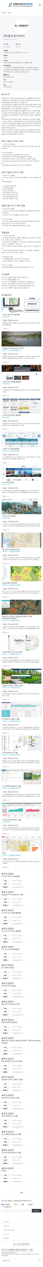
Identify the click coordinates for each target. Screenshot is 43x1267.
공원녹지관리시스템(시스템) (12, 685)
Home (3, 13)
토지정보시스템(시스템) (10, 719)
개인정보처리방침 (8, 1230)
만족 (15, 1204)
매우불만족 (7, 1207)
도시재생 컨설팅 (8, 482)
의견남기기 (36, 1211)
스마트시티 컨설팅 (9, 516)
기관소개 (6, 1222)
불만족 (30, 1204)
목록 (21, 1193)
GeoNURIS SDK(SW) (9, 583)
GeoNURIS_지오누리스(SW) (12, 652)
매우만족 (7, 1204)
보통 (22, 1204)
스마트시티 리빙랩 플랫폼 (11, 382)
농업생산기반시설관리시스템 (12, 348)
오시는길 (6, 1234)
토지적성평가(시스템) (10, 752)
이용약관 (6, 1226)
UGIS (4, 853)
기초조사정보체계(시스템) (11, 820)
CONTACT (6, 1238)
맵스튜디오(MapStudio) (11, 549)
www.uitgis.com (9, 77)
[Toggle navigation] (40, 4)
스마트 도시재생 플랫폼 (10, 449)
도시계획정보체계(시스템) (11, 786)
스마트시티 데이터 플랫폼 (11, 415)
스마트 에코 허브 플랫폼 (11, 314)
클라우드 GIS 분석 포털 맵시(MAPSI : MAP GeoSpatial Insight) (17, 617)
